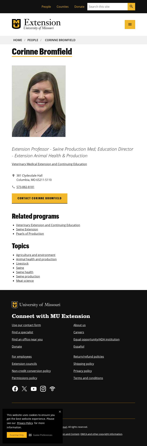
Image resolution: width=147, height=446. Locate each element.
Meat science (25, 281)
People (46, 7)
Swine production (28, 276)
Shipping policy (84, 364)
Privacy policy (83, 371)
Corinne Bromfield (60, 40)
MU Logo (15, 304)
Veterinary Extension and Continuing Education (48, 225)
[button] (40, 435)
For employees (22, 357)
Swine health (24, 272)
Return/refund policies (89, 357)
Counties (63, 7)
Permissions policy (24, 378)
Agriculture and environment (35, 255)
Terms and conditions (88, 378)
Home (17, 40)
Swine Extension (27, 229)
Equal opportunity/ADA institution (97, 339)
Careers (79, 332)
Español (79, 346)
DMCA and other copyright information (101, 434)
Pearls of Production (30, 234)
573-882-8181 (25, 187)
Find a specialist (22, 332)
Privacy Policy (25, 423)
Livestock (22, 263)
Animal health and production (36, 259)
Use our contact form (26, 325)
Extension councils (24, 364)
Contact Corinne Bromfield (40, 198)
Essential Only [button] (17, 435)
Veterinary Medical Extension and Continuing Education (49, 164)
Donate (79, 7)
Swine (20, 268)
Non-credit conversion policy (31, 371)
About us (80, 325)
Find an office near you (27, 339)
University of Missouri (39, 305)
